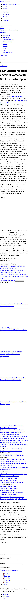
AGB (4, 598)
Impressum (6, 594)
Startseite (3, 280)
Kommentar (4, 542)
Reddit (2, 103)
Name (2, 555)
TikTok (5, 18)
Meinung (5, 46)
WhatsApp (6, 20)
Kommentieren (10, 280)
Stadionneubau (8, 451)
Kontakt (5, 8)
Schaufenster (8, 52)
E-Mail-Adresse (5, 558)
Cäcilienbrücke (17, 451)
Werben (5, 6)
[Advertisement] (14, 213)
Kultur (4, 48)
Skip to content (4, 1)
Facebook (6, 12)
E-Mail (7, 103)
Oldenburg (6, 37)
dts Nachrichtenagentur (16, 96)
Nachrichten (6, 35)
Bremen (5, 44)
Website (2, 563)
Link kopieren (21, 280)
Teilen (16, 280)
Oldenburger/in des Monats (11, 4)
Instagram (6, 14)
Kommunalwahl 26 (8, 39)
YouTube (5, 16)
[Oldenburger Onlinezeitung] (9, 570)
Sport (4, 50)
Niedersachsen (7, 42)
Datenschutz (6, 596)
